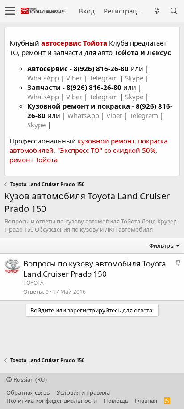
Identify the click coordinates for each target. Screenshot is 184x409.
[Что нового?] (156, 11)
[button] (10, 11)
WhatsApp (44, 77)
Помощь (116, 400)
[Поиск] (173, 11)
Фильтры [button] (162, 245)
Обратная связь (28, 392)
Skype (135, 77)
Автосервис (47, 68)
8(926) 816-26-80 (101, 68)
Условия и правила (83, 392)
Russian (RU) (29, 379)
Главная (146, 400)
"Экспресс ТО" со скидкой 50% (106, 150)
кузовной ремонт (106, 140)
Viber (74, 77)
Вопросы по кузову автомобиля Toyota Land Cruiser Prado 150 (94, 268)
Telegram (104, 77)
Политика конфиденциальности (51, 400)
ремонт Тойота (33, 159)
